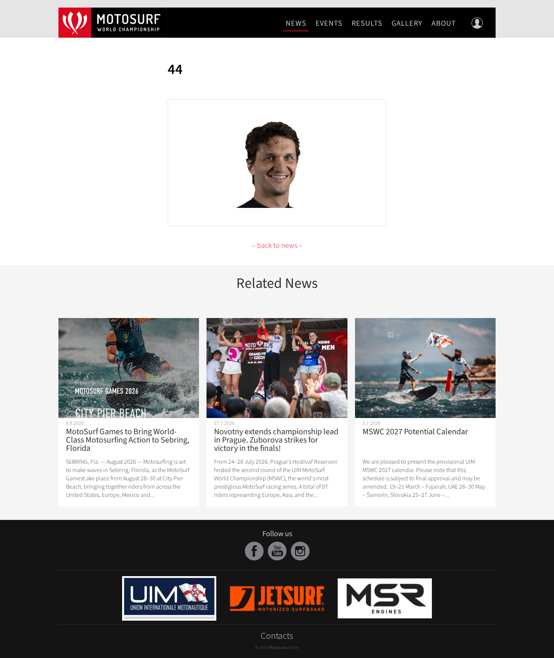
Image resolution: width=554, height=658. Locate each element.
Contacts (277, 636)
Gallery (407, 23)
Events (329, 23)
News (296, 23)
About (444, 23)
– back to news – (277, 245)
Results (367, 23)
